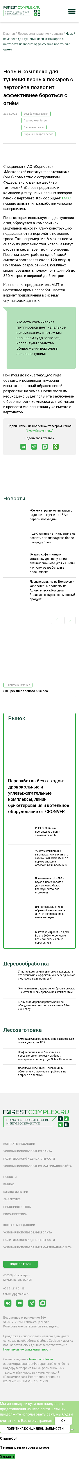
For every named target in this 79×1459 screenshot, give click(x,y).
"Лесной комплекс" (39, 430)
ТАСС (66, 198)
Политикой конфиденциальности (27, 1349)
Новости (14, 498)
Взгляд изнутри (15, 1191)
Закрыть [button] (7, 1456)
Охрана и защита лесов (38, 134)
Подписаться (20, 1264)
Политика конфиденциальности (29, 1158)
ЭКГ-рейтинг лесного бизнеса (25, 691)
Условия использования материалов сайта (37, 1166)
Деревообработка (26, 964)
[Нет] (72, 1429)
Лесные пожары (34, 127)
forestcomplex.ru (41, 1359)
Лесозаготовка (22, 1030)
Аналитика (12, 1199)
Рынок (16, 718)
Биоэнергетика (15, 1214)
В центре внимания (18, 685)
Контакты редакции (19, 1143)
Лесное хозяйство (35, 120)
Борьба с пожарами (36, 113)
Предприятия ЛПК (17, 1206)
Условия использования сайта (27, 1151)
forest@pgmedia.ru (16, 1294)
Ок (63, 1421)
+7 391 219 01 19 (13, 1288)
